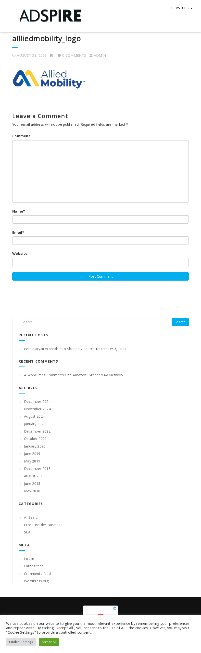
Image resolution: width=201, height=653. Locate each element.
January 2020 (35, 446)
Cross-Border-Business (43, 524)
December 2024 (37, 401)
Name (18, 211)
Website (19, 253)
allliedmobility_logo (46, 38)
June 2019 (32, 453)
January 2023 (35, 424)
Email (18, 232)
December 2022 (37, 431)
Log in (29, 558)
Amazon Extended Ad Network (98, 375)
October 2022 (35, 438)
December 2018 (37, 468)
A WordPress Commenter (45, 375)
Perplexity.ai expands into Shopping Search (59, 348)
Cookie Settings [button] (21, 641)
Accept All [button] (49, 641)
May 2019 (32, 461)
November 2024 (37, 409)
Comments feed (37, 573)
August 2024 (34, 416)
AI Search (32, 517)
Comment (21, 136)
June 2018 (32, 483)
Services (180, 8)
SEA (27, 532)
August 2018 (34, 476)
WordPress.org (36, 581)
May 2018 (32, 491)
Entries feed (34, 566)
